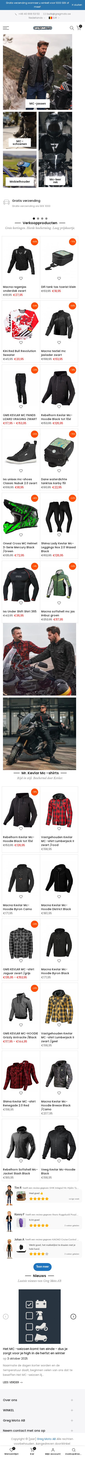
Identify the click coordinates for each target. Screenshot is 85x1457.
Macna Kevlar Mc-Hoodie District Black (56, 907)
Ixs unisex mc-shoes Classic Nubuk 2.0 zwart (20, 481)
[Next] (73, 1316)
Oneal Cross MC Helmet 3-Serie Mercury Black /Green (20, 547)
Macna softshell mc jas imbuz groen (58, 613)
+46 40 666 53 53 (29, 13)
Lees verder (11, 1382)
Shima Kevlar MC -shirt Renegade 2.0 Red (19, 1103)
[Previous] (5, 1316)
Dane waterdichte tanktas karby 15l (54, 481)
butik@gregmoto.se (59, 13)
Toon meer (42, 1266)
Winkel (65, 1444)
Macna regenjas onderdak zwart (14, 289)
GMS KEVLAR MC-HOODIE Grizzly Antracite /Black (20, 1035)
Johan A (19, 1239)
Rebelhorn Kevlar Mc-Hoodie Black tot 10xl (56, 417)
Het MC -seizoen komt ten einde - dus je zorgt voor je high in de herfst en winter (35, 1350)
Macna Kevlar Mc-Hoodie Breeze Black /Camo (56, 1105)
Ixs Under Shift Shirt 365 (20, 611)
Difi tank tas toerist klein (58, 287)
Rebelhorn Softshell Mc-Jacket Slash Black (20, 1171)
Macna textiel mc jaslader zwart (53, 353)
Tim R (18, 1188)
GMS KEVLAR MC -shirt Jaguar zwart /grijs (18, 971)
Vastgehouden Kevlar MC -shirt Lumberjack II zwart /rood (57, 841)
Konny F (19, 1214)
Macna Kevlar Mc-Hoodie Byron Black (55, 971)
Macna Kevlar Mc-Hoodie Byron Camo (17, 907)
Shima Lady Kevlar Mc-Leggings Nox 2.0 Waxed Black (58, 547)
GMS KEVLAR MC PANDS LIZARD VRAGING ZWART (20, 417)
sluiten (78, 5)
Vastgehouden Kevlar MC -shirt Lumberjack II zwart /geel (57, 1037)
